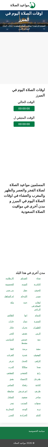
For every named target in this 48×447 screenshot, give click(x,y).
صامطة (10, 391)
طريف (38, 391)
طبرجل (37, 379)
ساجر (38, 397)
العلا (12, 349)
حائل (11, 327)
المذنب (24, 403)
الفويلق (23, 278)
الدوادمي (10, 339)
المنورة (37, 321)
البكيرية (37, 284)
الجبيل (24, 361)
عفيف (24, 333)
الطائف (10, 315)
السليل (11, 397)
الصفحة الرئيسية (39, 26)
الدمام (38, 315)
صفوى (24, 397)
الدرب (11, 367)
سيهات (37, 403)
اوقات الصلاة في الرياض (36, 306)
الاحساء (23, 379)
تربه (39, 409)
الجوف (37, 290)
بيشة (38, 349)
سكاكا (24, 367)
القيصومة (9, 284)
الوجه (24, 409)
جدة (25, 302)
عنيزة (24, 355)
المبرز (11, 415)
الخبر (11, 333)
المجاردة (10, 409)
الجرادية (23, 415)
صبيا (39, 367)
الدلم (38, 415)
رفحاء (24, 385)
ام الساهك (9, 296)
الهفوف (37, 355)
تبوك (25, 321)
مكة (12, 302)
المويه (24, 284)
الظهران (37, 327)
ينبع (39, 339)
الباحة (38, 385)
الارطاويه (10, 278)
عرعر (11, 361)
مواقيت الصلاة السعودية (22, 26)
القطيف (10, 373)
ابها (25, 315)
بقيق (12, 379)
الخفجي (23, 373)
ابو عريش (22, 391)
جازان (11, 321)
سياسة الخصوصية (37, 431)
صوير (38, 296)
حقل (25, 290)
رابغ (39, 373)
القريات (10, 355)
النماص (10, 385)
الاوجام (24, 296)
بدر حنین (10, 290)
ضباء (38, 278)
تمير (12, 403)
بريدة (25, 349)
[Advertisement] (24, 60)
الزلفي (38, 361)
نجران (24, 327)
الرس (38, 333)
